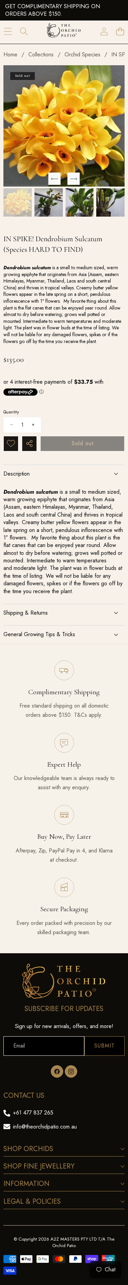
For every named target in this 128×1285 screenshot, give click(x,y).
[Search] (23, 31)
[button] (120, 31)
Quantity (11, 412)
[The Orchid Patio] (64, 31)
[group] (17, 202)
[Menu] (7, 31)
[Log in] (104, 31)
